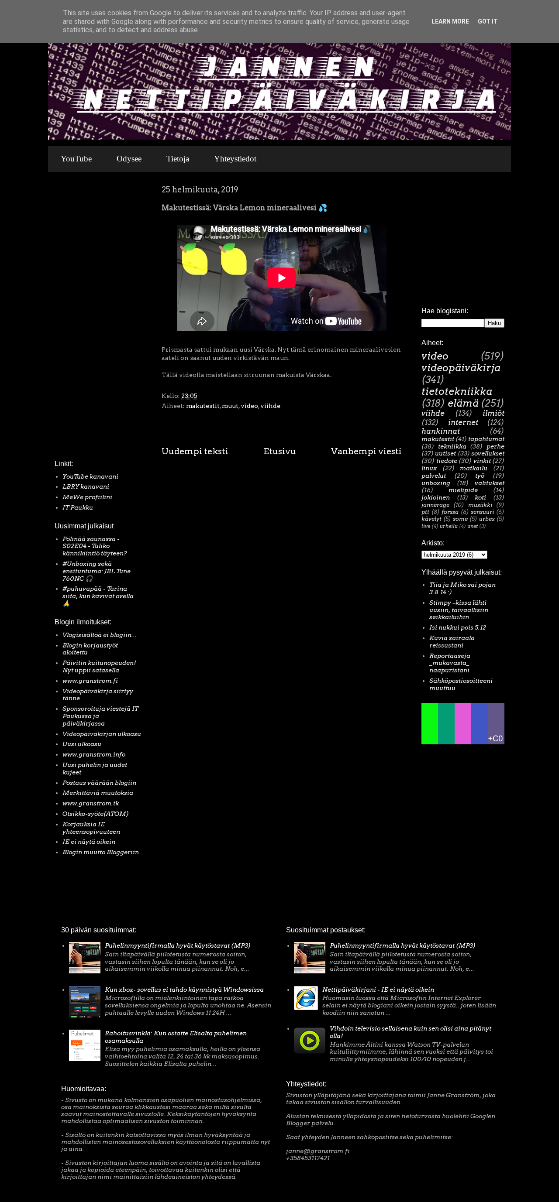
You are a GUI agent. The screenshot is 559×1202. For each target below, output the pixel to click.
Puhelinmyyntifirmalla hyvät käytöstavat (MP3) (178, 945)
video (249, 405)
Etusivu (279, 451)
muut (230, 405)
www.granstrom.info (93, 754)
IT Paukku (77, 507)
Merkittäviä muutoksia (97, 792)
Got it (488, 21)
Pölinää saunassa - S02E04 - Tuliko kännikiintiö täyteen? (94, 546)
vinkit (482, 460)
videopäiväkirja (460, 368)
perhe (495, 446)
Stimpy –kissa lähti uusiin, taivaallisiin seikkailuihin (458, 610)
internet (463, 422)
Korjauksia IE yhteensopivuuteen (91, 828)
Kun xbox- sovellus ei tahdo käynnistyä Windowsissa (184, 989)
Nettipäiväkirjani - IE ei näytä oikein (378, 989)
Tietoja (177, 158)
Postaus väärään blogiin (99, 782)
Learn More (450, 21)
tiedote (446, 460)
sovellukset (487, 453)
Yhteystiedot (235, 158)
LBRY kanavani (85, 486)
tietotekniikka (456, 391)
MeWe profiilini (87, 496)
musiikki (480, 505)
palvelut (433, 475)
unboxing (435, 482)
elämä (463, 403)
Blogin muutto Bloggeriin (100, 852)
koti (480, 497)
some (460, 519)
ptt (425, 512)
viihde (270, 405)
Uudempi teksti (195, 451)
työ (479, 475)
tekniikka (452, 446)
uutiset (445, 453)
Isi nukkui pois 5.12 (457, 627)
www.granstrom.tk (90, 803)
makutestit (203, 405)
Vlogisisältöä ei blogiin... (99, 634)
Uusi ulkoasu (81, 743)
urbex (487, 519)
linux (429, 468)
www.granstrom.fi (90, 680)
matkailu (473, 468)
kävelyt (431, 519)
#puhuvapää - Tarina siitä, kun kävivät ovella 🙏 (98, 596)
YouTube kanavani (90, 476)
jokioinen (435, 497)
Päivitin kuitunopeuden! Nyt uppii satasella (99, 666)
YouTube (76, 158)
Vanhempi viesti (366, 451)
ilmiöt (493, 413)
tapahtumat (486, 438)
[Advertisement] (81, 318)
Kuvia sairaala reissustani (452, 641)
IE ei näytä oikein (88, 841)
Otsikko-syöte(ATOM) (95, 813)
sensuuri (482, 512)
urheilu (449, 526)
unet (472, 526)
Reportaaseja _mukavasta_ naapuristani (449, 663)
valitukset (489, 482)
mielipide (463, 489)
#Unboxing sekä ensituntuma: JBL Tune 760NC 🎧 (96, 571)
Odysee (129, 158)
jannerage (435, 505)
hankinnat (440, 431)
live (425, 526)
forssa (450, 512)
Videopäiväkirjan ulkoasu (101, 733)
